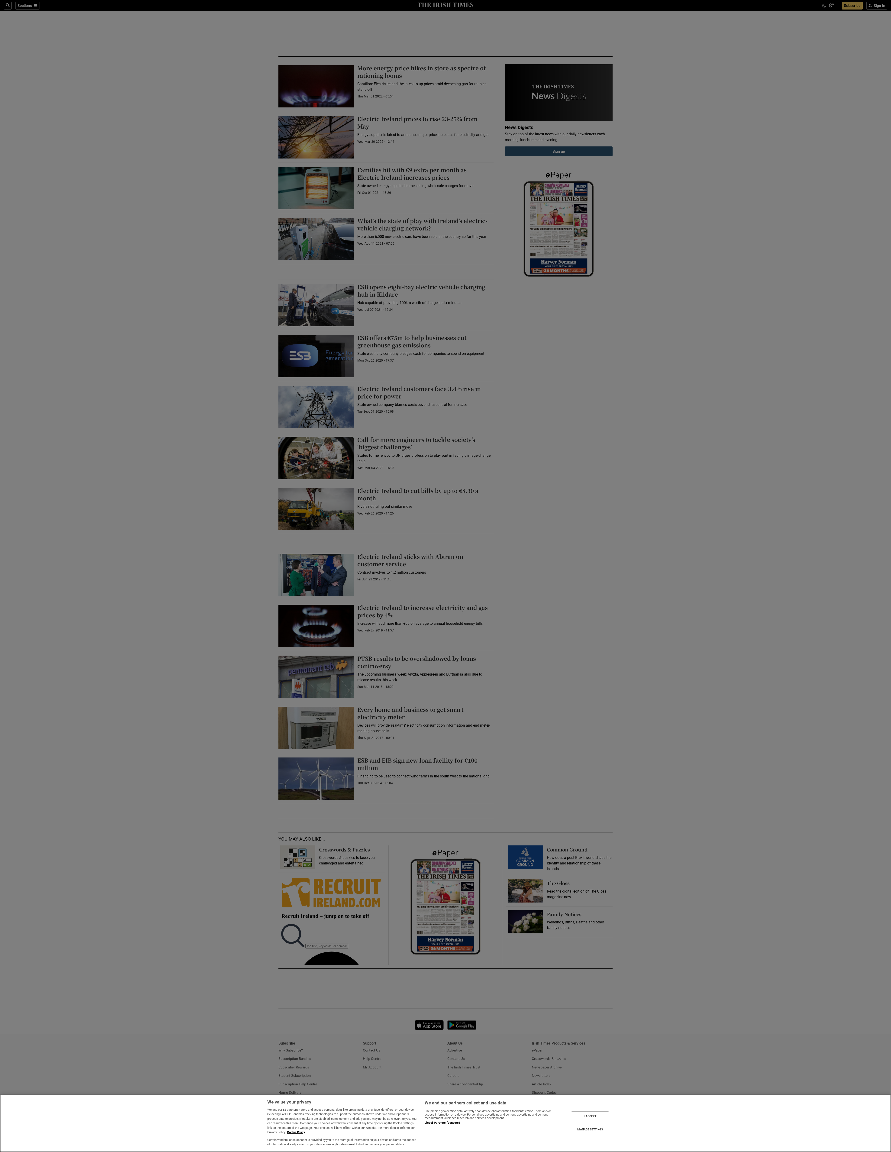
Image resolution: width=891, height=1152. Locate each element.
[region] (445, 1123)
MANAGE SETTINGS (590, 1129)
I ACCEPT (590, 1116)
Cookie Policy (296, 1132)
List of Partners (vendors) (442, 1122)
